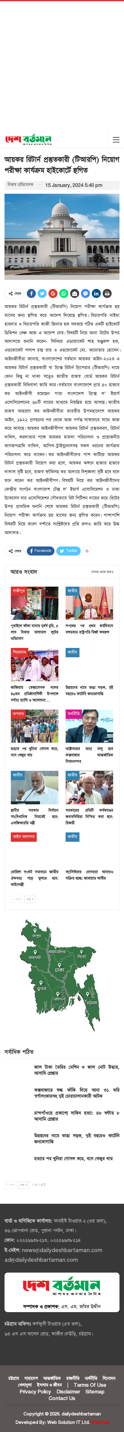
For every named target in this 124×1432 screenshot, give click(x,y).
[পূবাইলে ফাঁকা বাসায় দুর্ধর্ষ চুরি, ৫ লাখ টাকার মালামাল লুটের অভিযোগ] (34, 603)
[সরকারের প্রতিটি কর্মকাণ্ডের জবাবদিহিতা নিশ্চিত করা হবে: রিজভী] (89, 787)
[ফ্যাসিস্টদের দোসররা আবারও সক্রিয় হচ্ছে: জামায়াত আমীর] (89, 849)
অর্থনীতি (74, 714)
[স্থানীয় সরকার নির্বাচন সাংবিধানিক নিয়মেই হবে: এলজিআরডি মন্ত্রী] (34, 787)
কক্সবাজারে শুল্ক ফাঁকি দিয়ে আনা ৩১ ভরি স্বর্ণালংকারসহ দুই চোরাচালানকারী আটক (76, 1093)
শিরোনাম (19, 652)
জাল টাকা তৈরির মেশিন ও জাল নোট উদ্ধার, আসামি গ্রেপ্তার (76, 1070)
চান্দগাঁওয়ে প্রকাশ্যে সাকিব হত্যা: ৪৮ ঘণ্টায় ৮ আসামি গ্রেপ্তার (76, 1116)
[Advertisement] (62, 66)
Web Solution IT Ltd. (68, 1422)
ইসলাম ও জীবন (49, 1385)
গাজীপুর (19, 591)
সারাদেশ (31, 1379)
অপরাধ (18, 714)
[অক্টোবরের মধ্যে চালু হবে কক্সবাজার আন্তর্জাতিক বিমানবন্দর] (89, 726)
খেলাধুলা (25, 1385)
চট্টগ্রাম (13, 1379)
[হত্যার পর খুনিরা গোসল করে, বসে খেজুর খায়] (34, 726)
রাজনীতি (72, 1379)
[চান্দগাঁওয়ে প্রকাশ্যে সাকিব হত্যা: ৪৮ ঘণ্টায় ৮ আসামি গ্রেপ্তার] (17, 1119)
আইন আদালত (24, 837)
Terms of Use (90, 1385)
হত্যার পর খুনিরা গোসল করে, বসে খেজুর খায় (73, 1158)
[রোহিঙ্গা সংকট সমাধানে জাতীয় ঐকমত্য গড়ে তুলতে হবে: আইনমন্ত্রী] (34, 849)
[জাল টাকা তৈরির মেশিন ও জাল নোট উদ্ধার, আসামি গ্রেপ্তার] (17, 1074)
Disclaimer (68, 1392)
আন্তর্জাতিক (52, 1379)
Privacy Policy (35, 1392)
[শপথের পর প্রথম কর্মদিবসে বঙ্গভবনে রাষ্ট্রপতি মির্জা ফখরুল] (89, 603)
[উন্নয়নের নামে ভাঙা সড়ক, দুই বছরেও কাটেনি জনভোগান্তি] (89, 664)
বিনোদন (109, 1379)
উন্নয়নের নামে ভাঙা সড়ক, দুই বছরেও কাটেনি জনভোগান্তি (76, 1138)
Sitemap (94, 1392)
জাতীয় (72, 591)
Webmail (100, 1422)
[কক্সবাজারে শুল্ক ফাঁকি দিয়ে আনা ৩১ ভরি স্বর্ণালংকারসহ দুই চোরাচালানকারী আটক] (17, 1097)
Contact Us (62, 1398)
